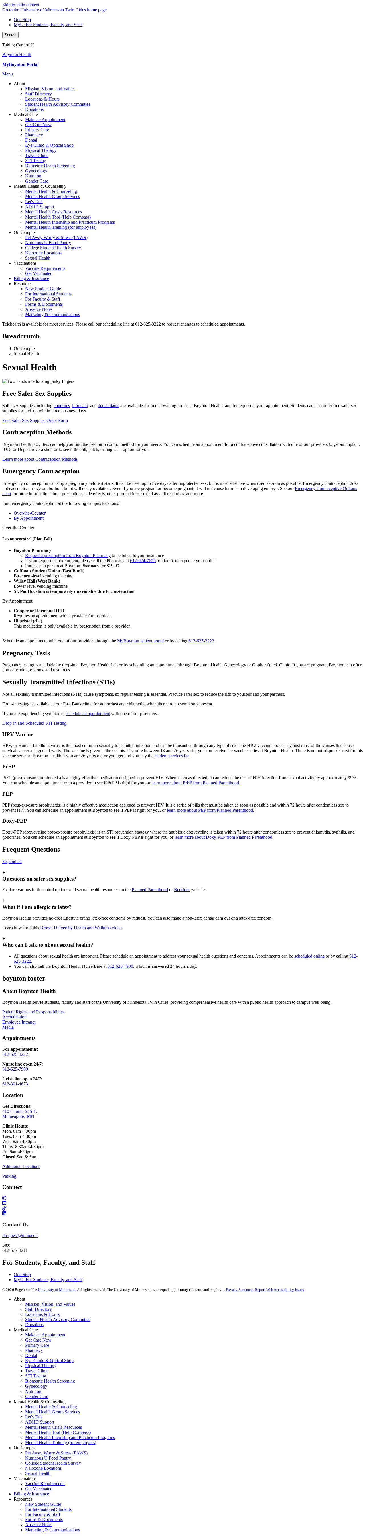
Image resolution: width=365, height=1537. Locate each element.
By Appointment (17, 601)
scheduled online (309, 956)
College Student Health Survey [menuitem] (53, 247)
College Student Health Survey (53, 1463)
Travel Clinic (36, 1370)
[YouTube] (182, 1203)
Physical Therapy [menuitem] (40, 150)
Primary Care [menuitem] (37, 129)
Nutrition (33, 1391)
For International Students (48, 1509)
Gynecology (36, 1386)
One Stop (22, 19)
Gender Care (36, 1396)
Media (8, 1027)
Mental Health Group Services (52, 1411)
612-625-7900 (120, 966)
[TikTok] (182, 1208)
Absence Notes (38, 1524)
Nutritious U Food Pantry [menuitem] (48, 242)
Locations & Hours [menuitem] (42, 99)
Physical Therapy (40, 1365)
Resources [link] (23, 283)
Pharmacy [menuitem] (34, 134)
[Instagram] (182, 1198)
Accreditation (14, 1017)
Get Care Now (38, 1340)
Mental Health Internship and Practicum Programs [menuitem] (70, 222)
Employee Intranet (18, 1022)
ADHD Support (39, 1422)
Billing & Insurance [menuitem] (31, 278)
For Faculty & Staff (42, 1514)
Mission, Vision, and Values (50, 1304)
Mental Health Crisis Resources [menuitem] (53, 211)
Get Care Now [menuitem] (38, 124)
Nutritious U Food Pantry (48, 1458)
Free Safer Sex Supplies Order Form (35, 420)
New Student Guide (43, 1504)
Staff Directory (38, 1309)
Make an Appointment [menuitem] (45, 119)
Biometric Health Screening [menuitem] (50, 165)
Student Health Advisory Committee (57, 1319)
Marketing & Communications (52, 1529)
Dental (31, 1355)
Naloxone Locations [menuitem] (43, 252)
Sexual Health (37, 1473)
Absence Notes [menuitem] (38, 309)
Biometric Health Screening (50, 1381)
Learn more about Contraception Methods (40, 459)
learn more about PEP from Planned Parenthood (210, 810)
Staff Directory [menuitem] (38, 93)
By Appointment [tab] (29, 518)
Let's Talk (34, 1416)
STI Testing (35, 1375)
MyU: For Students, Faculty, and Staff (48, 24)
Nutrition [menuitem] (33, 176)
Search (10, 35)
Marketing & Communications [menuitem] (52, 314)
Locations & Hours (42, 1314)
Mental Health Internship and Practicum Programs (70, 1437)
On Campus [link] (24, 232)
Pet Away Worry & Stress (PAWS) (56, 1452)
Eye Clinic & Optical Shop (49, 1360)
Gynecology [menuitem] (36, 170)
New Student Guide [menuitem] (43, 288)
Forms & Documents (44, 1519)
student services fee (172, 755)
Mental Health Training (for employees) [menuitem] (60, 227)
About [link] (19, 83)
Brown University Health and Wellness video (81, 927)
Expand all (12, 861)
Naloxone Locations (43, 1468)
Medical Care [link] (26, 114)
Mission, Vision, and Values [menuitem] (50, 88)
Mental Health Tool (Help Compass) (58, 1432)
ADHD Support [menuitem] (39, 206)
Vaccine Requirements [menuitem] (45, 268)
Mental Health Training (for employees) (60, 1442)
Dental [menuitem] (31, 140)
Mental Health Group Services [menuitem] (52, 196)
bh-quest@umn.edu (20, 1235)
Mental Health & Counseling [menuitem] (51, 191)
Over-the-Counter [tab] (30, 513)
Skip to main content (20, 4)
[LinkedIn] (182, 1213)
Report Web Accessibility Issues (279, 1289)
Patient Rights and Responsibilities (33, 1011)
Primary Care (37, 1345)
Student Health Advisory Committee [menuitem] (57, 104)
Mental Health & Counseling (51, 1406)
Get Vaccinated (38, 1488)
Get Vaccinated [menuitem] (38, 273)
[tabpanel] (182, 559)
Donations (34, 1324)
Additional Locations (21, 1166)
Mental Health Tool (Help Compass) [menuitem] (58, 217)
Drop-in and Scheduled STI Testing (34, 723)
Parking (9, 1176)
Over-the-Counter (18, 527)
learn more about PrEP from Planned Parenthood (195, 782)
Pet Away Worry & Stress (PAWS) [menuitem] (56, 237)
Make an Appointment (45, 1334)
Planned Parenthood (150, 889)
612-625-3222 (201, 640)
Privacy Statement (240, 1289)
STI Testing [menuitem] (35, 160)
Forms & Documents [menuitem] (44, 304)
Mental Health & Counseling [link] (40, 186)
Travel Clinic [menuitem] (36, 155)
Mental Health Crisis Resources (53, 1427)
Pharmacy (34, 1350)
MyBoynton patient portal (140, 640)
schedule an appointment (88, 713)
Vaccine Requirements (45, 1483)
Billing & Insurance (31, 1493)
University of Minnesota (57, 1289)
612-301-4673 (15, 1083)
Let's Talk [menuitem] (34, 201)
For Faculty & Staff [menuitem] (42, 299)
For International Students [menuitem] (48, 293)
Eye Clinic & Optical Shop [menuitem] (49, 145)
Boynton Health (16, 54)
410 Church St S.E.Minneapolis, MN (19, 1114)
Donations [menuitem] (34, 109)
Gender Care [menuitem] (36, 181)
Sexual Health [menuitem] (37, 258)
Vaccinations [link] (25, 263)
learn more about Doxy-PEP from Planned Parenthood (223, 837)
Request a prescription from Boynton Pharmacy (68, 555)
